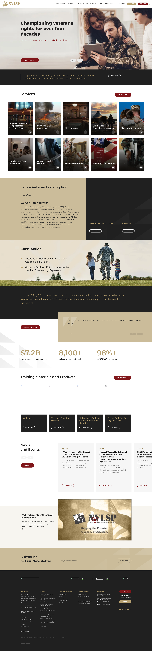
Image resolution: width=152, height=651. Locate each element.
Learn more (114, 75)
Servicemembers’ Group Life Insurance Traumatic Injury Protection (47, 622)
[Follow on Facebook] (125, 609)
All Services (123, 94)
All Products (122, 378)
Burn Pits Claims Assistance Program (28, 608)
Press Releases (82, 594)
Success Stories (30, 327)
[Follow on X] (123, 609)
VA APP (125, 601)
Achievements (24, 629)
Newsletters (81, 599)
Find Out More (29, 60)
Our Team (23, 617)
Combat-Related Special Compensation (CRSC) (46, 604)
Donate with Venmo (125, 597)
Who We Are (60, 4)
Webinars (61, 596)
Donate (143, 4)
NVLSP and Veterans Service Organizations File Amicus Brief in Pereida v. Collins (75, 454)
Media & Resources (106, 4)
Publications (62, 594)
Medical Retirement (45, 616)
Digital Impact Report (84, 603)
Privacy (52, 637)
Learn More (29, 427)
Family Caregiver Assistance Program (28, 611)
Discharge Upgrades (45, 608)
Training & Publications (87, 4)
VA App (131, 4)
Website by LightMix (25, 643)
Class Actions (24, 602)
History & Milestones (26, 619)
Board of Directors (26, 615)
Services (71, 4)
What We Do (24, 594)
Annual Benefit (25, 631)
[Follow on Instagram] (130, 609)
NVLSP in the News (83, 596)
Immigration (43, 626)
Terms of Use (61, 637)
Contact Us (121, 4)
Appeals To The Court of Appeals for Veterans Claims (28, 597)
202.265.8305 (105, 602)
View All (27, 465)
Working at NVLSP (26, 622)
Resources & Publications (85, 601)
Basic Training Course (65, 602)
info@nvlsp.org (106, 604)
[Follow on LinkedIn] (120, 609)
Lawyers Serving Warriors (28, 600)
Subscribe (124, 560)
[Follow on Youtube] (128, 609)
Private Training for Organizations (64, 599)
